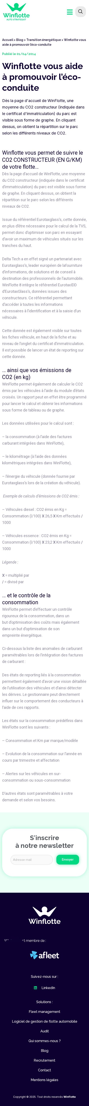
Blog (19, 40)
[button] (44, 915)
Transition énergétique (43, 40)
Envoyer (68, 859)
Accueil (7, 40)
